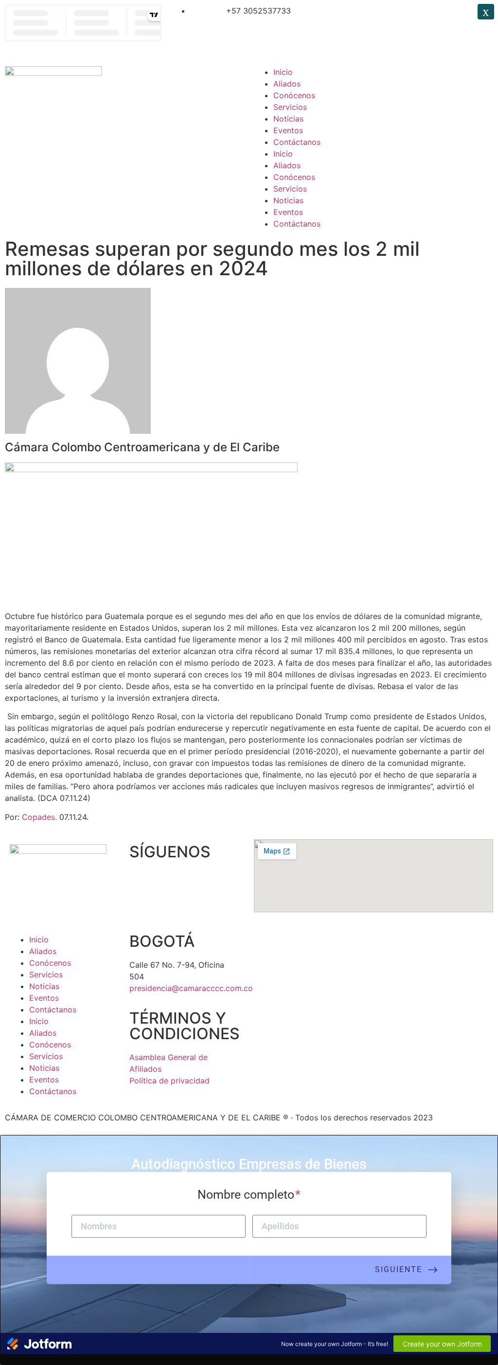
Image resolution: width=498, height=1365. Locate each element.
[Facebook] (349, 17)
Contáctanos (296, 142)
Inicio (283, 72)
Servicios (290, 107)
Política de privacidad (169, 1080)
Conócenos (294, 95)
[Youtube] (195, 881)
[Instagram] (403, 17)
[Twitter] (376, 17)
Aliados (287, 84)
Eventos (288, 130)
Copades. (40, 817)
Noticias (288, 119)
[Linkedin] (429, 17)
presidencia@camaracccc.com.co (191, 988)
